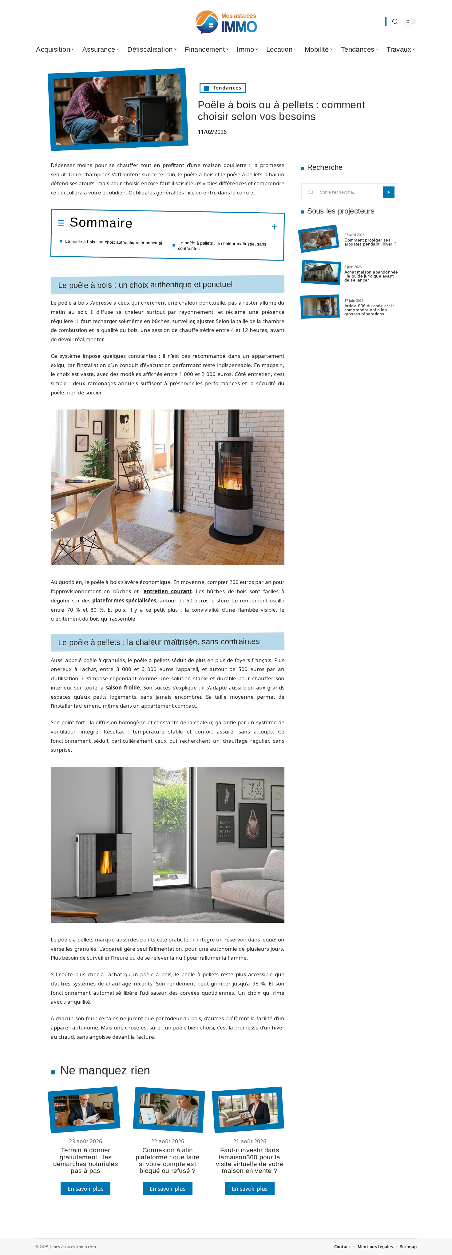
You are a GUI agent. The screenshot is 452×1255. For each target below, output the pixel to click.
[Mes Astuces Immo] (226, 21)
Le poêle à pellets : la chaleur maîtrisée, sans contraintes (222, 245)
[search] (395, 21)
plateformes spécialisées (124, 600)
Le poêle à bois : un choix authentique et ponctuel (113, 242)
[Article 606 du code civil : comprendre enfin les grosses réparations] (320, 306)
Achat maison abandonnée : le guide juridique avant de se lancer (371, 276)
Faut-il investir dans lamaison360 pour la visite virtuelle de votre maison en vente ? (249, 1160)
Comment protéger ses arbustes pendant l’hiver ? (370, 242)
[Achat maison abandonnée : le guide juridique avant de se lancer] (321, 273)
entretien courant (167, 591)
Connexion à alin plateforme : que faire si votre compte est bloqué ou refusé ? (168, 1160)
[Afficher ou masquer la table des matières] (205, 226)
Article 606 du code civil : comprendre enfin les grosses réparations (369, 309)
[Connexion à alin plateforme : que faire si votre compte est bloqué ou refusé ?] (169, 1110)
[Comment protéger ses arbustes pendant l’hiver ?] (318, 239)
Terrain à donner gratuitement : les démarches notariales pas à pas (85, 1160)
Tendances (227, 87)
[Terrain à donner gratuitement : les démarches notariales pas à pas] (84, 1109)
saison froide (122, 687)
